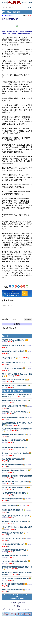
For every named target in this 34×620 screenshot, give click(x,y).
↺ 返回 (4, 2)
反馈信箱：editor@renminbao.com (17, 609)
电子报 (24, 2)
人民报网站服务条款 (17, 603)
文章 (18, 12)
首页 (3, 12)
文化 (14, 12)
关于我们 (17, 606)
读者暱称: (5, 319)
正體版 (30, 2)
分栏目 (9, 12)
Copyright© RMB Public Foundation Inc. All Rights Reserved (16, 597)
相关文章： (6, 336)
